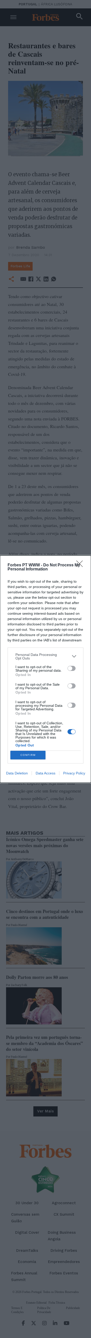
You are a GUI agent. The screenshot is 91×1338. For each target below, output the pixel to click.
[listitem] (45, 656)
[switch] (71, 668)
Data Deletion (17, 773)
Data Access (45, 773)
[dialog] (45, 669)
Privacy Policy (74, 773)
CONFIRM (28, 755)
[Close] (81, 565)
